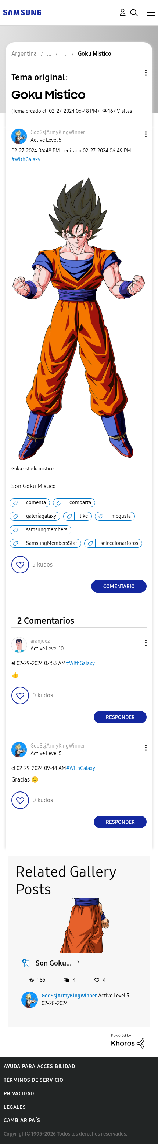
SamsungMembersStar (51, 543)
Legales (15, 1107)
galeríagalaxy (41, 516)
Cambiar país (22, 1120)
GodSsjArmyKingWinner (69, 996)
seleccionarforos (119, 543)
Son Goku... (54, 963)
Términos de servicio (34, 1080)
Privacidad (19, 1094)
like (84, 516)
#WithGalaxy (25, 159)
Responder (120, 717)
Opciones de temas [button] (133, 72)
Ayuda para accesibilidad (39, 1066)
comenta (36, 502)
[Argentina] (22, 11)
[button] (134, 134)
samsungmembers (46, 530)
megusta (121, 516)
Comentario (119, 586)
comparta (80, 502)
